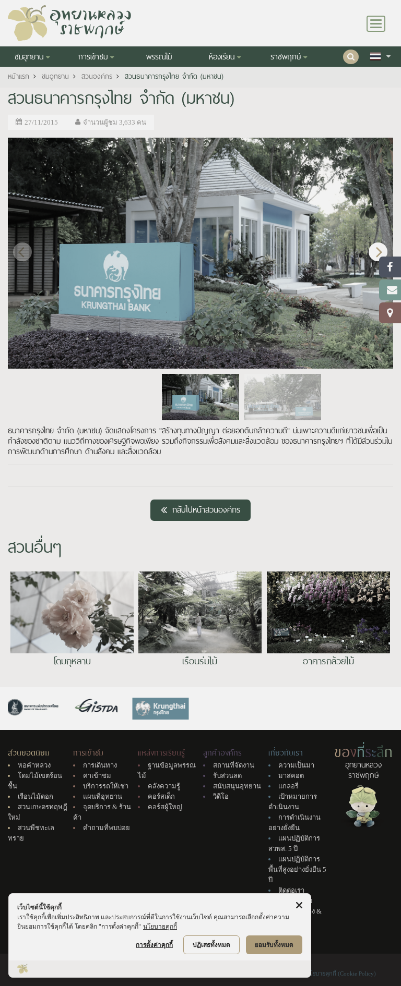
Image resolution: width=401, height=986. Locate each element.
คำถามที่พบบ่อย (106, 828)
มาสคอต (291, 776)
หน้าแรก (18, 76)
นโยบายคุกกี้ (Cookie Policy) (340, 973)
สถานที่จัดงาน (233, 765)
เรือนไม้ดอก (35, 796)
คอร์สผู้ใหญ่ (165, 807)
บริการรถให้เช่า (105, 786)
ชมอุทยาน (55, 76)
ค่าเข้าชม (97, 776)
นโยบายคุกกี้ (160, 926)
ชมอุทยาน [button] (29, 57)
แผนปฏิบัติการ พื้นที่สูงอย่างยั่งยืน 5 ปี (297, 869)
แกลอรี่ (288, 786)
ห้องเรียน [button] (221, 57)
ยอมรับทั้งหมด (274, 944)
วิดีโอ (221, 796)
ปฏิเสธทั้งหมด (211, 944)
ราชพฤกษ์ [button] (285, 57)
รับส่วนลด (227, 776)
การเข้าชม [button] (93, 57)
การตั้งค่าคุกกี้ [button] (154, 944)
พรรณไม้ (159, 57)
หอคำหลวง (34, 765)
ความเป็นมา (296, 765)
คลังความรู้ (164, 786)
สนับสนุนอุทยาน (237, 786)
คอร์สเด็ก (161, 796)
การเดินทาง (100, 765)
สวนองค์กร (96, 76)
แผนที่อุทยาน (102, 796)
